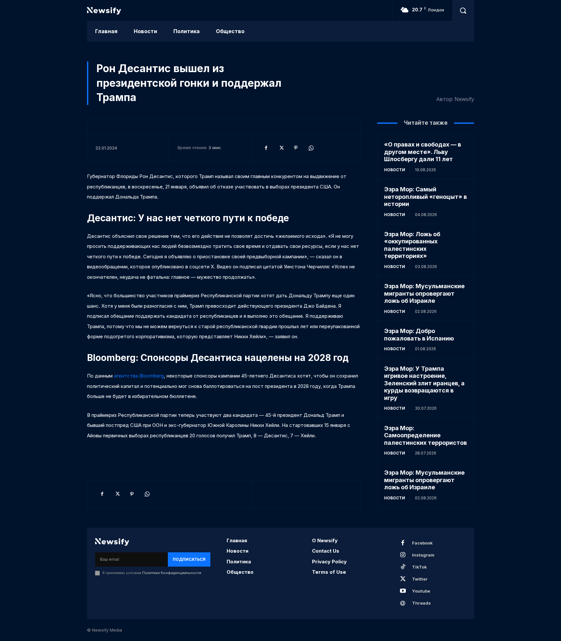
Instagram (423, 555)
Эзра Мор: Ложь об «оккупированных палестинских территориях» (412, 245)
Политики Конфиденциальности (171, 572)
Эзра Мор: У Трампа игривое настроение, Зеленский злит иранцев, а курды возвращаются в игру (424, 383)
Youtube (421, 591)
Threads (421, 603)
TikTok (419, 567)
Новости (394, 169)
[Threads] (403, 603)
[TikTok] (403, 567)
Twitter (420, 579)
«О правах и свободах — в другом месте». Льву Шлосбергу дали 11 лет (422, 151)
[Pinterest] (295, 147)
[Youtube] (403, 591)
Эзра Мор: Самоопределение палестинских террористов (425, 435)
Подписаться (189, 559)
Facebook (422, 542)
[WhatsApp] (310, 147)
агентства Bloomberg (139, 376)
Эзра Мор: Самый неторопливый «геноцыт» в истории (425, 196)
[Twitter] (280, 147)
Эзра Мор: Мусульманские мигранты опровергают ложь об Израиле (424, 293)
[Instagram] (403, 555)
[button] (463, 10)
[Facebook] (265, 147)
